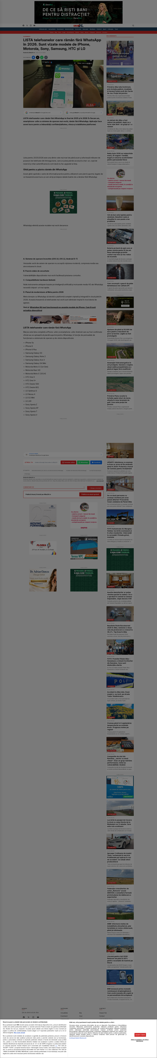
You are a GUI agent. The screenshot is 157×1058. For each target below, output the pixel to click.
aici (56, 1045)
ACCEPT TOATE (140, 1034)
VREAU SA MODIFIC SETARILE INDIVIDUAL (140, 1040)
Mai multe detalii (19, 1032)
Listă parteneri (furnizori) (77, 1038)
